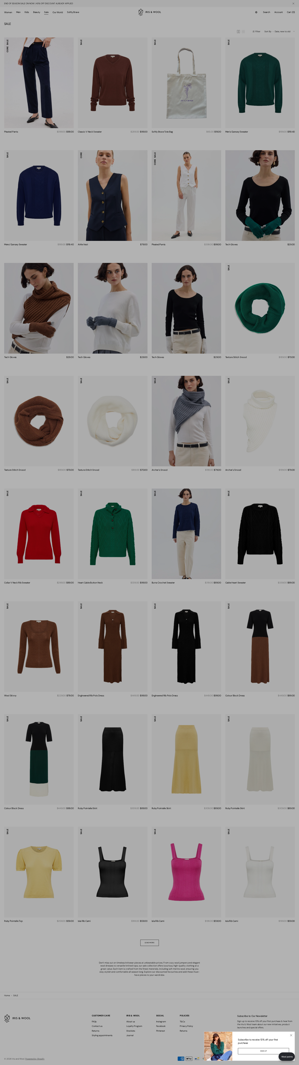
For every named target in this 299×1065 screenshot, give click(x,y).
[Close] (291, 1035)
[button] (287, 1056)
